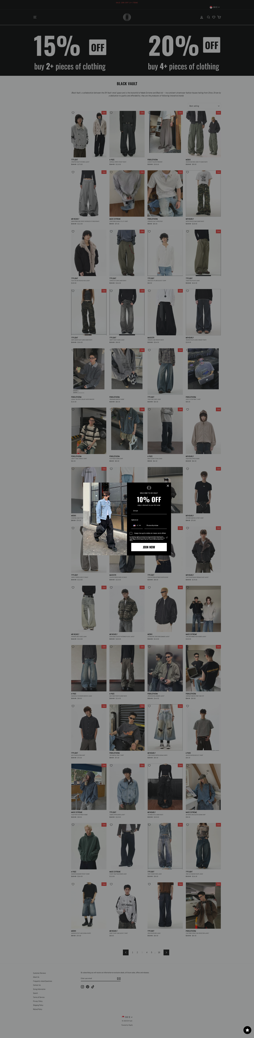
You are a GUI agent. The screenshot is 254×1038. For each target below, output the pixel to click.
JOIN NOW (149, 547)
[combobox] (137, 525)
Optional (134, 520)
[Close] (168, 486)
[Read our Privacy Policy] (166, 537)
